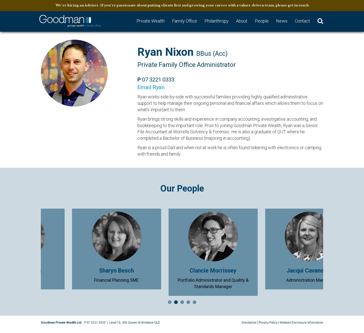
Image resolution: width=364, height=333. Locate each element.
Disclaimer (249, 322)
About (241, 21)
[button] (320, 21)
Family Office (184, 21)
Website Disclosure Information (301, 322)
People (262, 21)
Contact (302, 21)
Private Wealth (150, 21)
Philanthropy (217, 21)
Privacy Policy (268, 322)
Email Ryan (151, 87)
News (281, 21)
